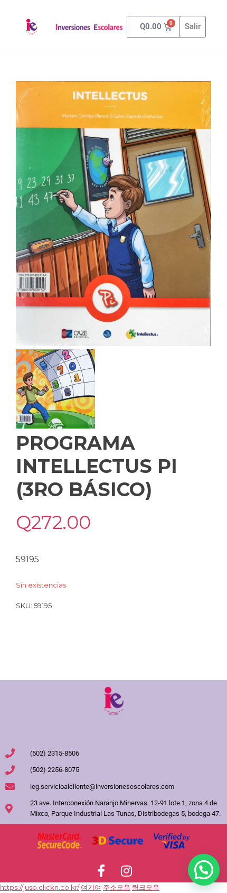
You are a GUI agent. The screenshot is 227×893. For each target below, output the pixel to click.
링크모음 (145, 887)
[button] (204, 870)
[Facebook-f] (100, 870)
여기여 (91, 887)
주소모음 (116, 887)
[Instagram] (126, 870)
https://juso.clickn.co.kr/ (39, 887)
